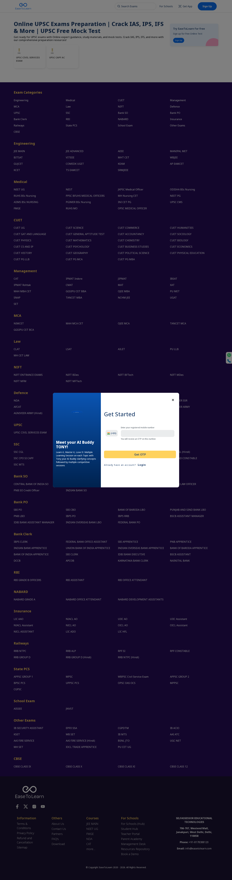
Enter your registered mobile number (138, 427)
